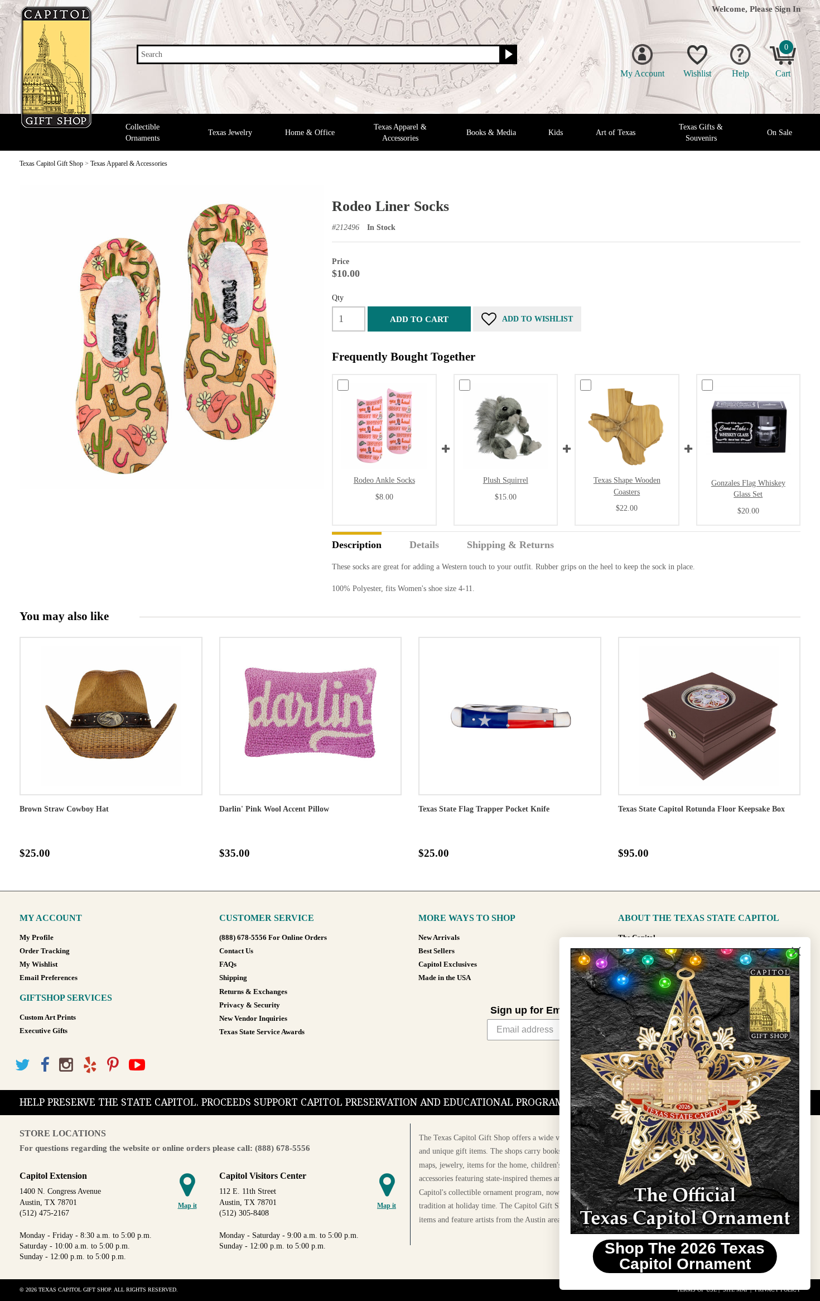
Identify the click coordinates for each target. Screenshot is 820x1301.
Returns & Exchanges (253, 992)
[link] (683, 1091)
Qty (338, 297)
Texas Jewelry (230, 132)
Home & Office (310, 132)
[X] (22, 1065)
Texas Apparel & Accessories (400, 132)
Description (357, 545)
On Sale (779, 132)
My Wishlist (38, 964)
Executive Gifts (43, 1031)
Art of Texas (615, 132)
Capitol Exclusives (447, 964)
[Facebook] (44, 1065)
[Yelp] (90, 1065)
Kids (555, 132)
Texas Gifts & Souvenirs (701, 132)
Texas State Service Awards (262, 1032)
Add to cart (419, 319)
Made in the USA (444, 978)
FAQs (228, 964)
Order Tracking (45, 951)
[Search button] (507, 54)
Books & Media (491, 132)
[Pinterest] (113, 1065)
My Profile (37, 938)
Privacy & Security (249, 1005)
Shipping (233, 978)
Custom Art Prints (48, 1017)
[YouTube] (137, 1065)
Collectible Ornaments (143, 132)
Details (424, 545)
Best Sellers (436, 951)
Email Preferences (49, 978)
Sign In (787, 8)
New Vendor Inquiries (253, 1018)
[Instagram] (66, 1065)
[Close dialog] (794, 951)
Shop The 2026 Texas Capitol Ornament (684, 1256)
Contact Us (236, 951)
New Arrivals (439, 938)
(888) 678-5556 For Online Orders (273, 938)
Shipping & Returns (510, 545)
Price (340, 261)
